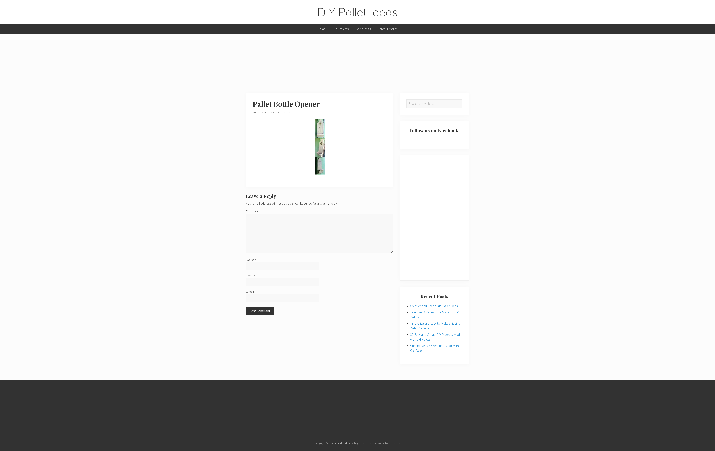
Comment (252, 211)
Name (251, 260)
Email (250, 276)
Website (251, 292)
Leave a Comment (283, 112)
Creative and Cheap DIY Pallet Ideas (434, 306)
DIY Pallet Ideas (357, 12)
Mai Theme (394, 443)
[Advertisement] (357, 60)
